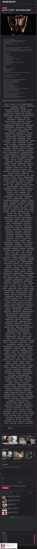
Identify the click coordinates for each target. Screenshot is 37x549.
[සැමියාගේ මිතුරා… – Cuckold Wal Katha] (4, 501)
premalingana (24, 277)
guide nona (15, 188)
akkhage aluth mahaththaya (9, 113)
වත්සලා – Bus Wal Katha (11, 504)
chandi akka (17, 167)
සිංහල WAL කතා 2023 (10, 419)
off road (23, 269)
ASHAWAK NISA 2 (15, 146)
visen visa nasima (22, 367)
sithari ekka (19, 332)
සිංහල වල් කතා (19, 419)
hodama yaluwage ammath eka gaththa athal (12, 200)
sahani (32, 286)
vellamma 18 (8, 363)
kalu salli (31, 209)
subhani (30, 336)
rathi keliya (6, 286)
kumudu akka (27, 215)
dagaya (24, 171)
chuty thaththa (8, 169)
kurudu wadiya (17, 217)
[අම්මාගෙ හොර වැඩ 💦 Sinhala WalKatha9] (4, 497)
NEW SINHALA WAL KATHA (27, 261)
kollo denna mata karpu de (12, 215)
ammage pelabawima (8, 129)
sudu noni (5, 342)
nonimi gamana (16, 267)
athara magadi (28, 146)
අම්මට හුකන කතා (9, 403)
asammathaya (30, 144)
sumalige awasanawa (13, 342)
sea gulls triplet (8, 298)
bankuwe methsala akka (21, 157)
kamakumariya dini (21, 211)
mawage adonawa (28, 246)
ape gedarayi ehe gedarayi (23, 140)
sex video (23, 300)
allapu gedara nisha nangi (8, 115)
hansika (18, 194)
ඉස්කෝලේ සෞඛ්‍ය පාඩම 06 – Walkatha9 (6, 458)
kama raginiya (6, 211)
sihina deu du (20, 302)
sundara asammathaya (11, 344)
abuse (18, 104)
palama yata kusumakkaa (8, 273)
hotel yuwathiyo (23, 202)
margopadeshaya (19, 244)
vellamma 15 (15, 361)
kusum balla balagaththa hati (27, 217)
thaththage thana (7, 350)
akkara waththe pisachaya (25, 111)
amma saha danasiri (26, 123)
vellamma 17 (28, 361)
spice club (24, 336)
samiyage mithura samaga (9, 290)
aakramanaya (12, 104)
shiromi (15, 302)
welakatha (7, 392)
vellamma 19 (15, 363)
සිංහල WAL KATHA (9, 417)
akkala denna (16, 111)
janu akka (9, 207)
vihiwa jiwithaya (14, 367)
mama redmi (22, 240)
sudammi (8, 338)
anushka (29, 138)
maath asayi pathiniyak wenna (25, 221)
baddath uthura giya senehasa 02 (28, 152)
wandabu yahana (26, 382)
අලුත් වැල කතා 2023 (17, 407)
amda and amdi (29, 121)
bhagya (7, 159)
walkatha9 (10, 382)
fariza (12, 184)
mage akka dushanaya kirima (17, 223)
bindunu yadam (13, 159)
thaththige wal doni (24, 350)
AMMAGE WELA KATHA (28, 129)
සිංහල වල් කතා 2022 (27, 419)
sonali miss (25, 334)
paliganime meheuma (18, 273)
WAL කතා (20, 378)
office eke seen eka (8, 271)
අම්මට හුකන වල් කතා (27, 403)
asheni (22, 146)
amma (8, 123)
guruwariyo (29, 190)
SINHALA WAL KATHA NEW (12, 317)
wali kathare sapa (9, 380)
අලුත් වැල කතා (9, 407)
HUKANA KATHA (13, 204)
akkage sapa (23, 109)
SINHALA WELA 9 (19, 327)
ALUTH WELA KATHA (21, 119)
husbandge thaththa (30, 204)
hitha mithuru (27, 198)
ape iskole (32, 140)
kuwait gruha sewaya (9, 219)
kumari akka (21, 215)
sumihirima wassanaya (23, 342)
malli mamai (9, 240)
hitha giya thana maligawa (18, 198)
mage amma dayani (18, 225)
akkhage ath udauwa (20, 113)
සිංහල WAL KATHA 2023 (19, 417)
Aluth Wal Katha (5, 536)
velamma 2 (29, 357)
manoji (24, 242)
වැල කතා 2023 (25, 415)
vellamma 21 (28, 363)
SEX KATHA (7, 300)
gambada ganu (24, 184)
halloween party (22, 192)
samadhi (26, 288)
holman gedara (24, 200)
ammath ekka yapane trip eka (18, 134)
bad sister (5, 152)
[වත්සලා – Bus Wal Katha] (4, 505)
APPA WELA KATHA (21, 142)
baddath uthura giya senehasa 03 (12, 154)
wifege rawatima (15, 398)
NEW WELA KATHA (8, 263)
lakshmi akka (29, 219)
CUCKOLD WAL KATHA (16, 171)
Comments (30, 492)
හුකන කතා (15, 421)
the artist (31, 350)
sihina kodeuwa (28, 302)
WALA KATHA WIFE (27, 378)
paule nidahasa (29, 275)
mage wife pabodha (19, 234)
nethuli (19, 261)
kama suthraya (13, 211)
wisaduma (19, 400)
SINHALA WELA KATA (28, 327)
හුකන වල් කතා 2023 (28, 423)
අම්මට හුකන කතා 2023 (18, 403)
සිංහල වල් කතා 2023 (8, 421)
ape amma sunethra (6, 140)
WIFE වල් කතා (15, 396)
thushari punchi (21, 355)
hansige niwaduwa (11, 194)
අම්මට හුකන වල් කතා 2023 (8, 405)
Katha (16, 213)
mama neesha (15, 240)
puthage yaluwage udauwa (17, 280)
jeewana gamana (24, 207)
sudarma (13, 338)
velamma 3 (5, 359)
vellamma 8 (31, 365)
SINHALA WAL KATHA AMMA (12, 315)
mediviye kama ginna (16, 250)
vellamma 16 (22, 361)
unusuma (13, 357)
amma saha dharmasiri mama (9, 125)
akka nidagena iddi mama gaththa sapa (12, 109)
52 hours (6, 104)
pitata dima (17, 277)
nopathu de (24, 267)
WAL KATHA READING (28, 373)
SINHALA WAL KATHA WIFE (25, 317)
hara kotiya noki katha (9, 196)
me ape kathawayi (7, 250)
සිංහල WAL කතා (28, 417)
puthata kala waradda (28, 280)
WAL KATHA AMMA (26, 369)
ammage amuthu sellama (9, 127)
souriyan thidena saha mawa (11, 336)
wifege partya (7, 398)
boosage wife (30, 163)
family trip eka (6, 184)
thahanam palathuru (8, 348)
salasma (5, 288)
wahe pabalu (30, 367)
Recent (18, 492)
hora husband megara (14, 202)
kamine (28, 211)
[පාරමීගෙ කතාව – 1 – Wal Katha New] (4, 509)
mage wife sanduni (10, 236)
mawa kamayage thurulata (18, 246)
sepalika (30, 298)
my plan (17, 252)
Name (3, 478)
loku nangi (16, 221)
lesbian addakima (9, 221)
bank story (13, 157)
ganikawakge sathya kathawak (12, 186)
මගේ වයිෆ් (15, 409)
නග (23, 407)
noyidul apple (7, 269)
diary (28, 175)
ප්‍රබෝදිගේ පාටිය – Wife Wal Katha (13, 512)
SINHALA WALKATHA (28, 323)
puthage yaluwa (8, 280)
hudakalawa (5, 204)
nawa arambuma (14, 259)
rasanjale (25, 284)
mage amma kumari (27, 225)
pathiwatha (15, 275)
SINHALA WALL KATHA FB (9, 327)
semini (21, 298)
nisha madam (20, 265)
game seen (31, 184)
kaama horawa (6, 209)
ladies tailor (18, 219)
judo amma (32, 207)
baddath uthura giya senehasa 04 (26, 154)
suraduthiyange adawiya (8, 346)
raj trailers (24, 282)
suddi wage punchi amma (7, 340)
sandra (13, 292)
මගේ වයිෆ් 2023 (22, 409)
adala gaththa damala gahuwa (27, 104)
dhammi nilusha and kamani (20, 175)
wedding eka (14, 386)
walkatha (21, 380)
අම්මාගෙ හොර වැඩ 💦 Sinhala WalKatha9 (14, 496)
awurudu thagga (21, 150)
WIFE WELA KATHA (7, 396)
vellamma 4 (6, 365)
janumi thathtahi (16, 207)
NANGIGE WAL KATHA (7, 257)
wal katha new (19, 373)
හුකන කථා (6, 423)
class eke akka (15, 169)
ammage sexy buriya (18, 129)
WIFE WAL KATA (20, 394)
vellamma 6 (19, 365)
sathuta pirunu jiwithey (23, 294)
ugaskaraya (8, 357)
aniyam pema (9, 138)
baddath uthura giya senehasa (14, 152)
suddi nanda (28, 338)
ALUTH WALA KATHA (11, 119)
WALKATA (16, 380)
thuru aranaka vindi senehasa (10, 355)
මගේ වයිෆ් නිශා (29, 409)
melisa (23, 250)
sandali (31, 290)
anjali (14, 138)
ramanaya (7, 284)
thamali (24, 348)
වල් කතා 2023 (31, 413)
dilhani (32, 175)
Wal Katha (5, 12)
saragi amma (7, 294)
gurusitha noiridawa (9, 190)
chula (26, 167)
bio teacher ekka (28, 159)
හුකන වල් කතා (20, 423)
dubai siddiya (15, 179)
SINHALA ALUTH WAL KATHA (10, 305)
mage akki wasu (9, 225)
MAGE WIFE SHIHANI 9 (20, 236)
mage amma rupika (19, 227)
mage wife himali (18, 232)
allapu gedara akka (29, 113)
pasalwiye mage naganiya (29, 273)
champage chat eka (9, 167)
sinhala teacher (8, 309)
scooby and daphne (27, 296)
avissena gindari (8, 150)
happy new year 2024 (25, 194)
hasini (16, 196)
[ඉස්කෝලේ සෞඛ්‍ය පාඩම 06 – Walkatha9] (7, 454)
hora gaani (6, 202)
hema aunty (9, 198)
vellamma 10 (12, 359)
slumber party (8, 334)
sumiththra (31, 342)
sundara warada (20, 344)
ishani (5, 207)
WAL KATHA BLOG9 (17, 371)
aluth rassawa (10, 117)
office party (16, 271)
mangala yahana (17, 242)
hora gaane (31, 200)
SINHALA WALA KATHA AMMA (12, 321)
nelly (6, 261)
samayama (32, 288)
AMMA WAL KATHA (20, 125)
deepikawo (18, 173)
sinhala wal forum (7, 311)
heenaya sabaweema (28, 196)
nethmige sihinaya (12, 261)
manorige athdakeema (9, 244)
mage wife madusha (27, 232)
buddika (14, 165)
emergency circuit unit (10, 182)
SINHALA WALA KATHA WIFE (25, 321)
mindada (7, 252)
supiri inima (28, 344)
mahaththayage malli (9, 238)
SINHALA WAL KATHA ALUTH (25, 313)
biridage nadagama (18, 161)
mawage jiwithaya (7, 248)
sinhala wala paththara (9, 323)
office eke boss (30, 269)
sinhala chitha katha (20, 305)
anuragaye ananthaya (21, 138)
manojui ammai (30, 242)
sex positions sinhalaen (15, 300)
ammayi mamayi (28, 134)
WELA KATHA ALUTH (17, 388)
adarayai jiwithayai (30, 106)
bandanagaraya (6, 157)
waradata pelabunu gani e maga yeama (25, 384)
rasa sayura (20, 284)
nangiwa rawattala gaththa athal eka (20, 257)
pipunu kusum (10, 277)
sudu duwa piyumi (24, 340)
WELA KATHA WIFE (27, 390)
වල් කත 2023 (19, 413)
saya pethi (31, 294)
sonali (20, 334)
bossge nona (8, 165)
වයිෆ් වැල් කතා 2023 (7, 413)
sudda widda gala (21, 338)
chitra (22, 167)
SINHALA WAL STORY (9, 319)
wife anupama (29, 392)
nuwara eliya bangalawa (16, 269)
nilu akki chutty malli (29, 263)
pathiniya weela (8, 275)
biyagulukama (6, 163)
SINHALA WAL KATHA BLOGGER (25, 315)
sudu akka (16, 340)
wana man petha (17, 382)
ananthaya (29, 136)
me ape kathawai (31, 248)
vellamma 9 (7, 367)
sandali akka (7, 292)
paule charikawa (22, 275)
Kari (32, 211)
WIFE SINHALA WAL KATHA (10, 394)
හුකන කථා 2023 (13, 423)
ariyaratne (29, 142)
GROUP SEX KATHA (7, 188)
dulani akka (22, 179)
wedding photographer (22, 386)
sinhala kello (8, 307)
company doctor (24, 169)
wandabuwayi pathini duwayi (11, 384)
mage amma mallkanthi (9, 227)
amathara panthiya (21, 121)
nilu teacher (9, 265)
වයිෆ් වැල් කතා (31, 411)
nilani (22, 263)
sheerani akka (8, 302)
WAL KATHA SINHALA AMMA (23, 375)
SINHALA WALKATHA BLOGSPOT (13, 325)
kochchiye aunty (26, 213)
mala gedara (25, 238)
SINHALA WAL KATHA (17, 311)
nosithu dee (30, 267)
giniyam (21, 186)
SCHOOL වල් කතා (19, 296)
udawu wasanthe (29, 355)
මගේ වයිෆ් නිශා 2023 (7, 411)
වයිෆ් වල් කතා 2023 (23, 411)
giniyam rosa (27, 186)
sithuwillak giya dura (26, 332)
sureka (16, 346)
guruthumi (17, 190)
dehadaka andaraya (25, 173)
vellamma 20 (22, 363)
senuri (26, 298)
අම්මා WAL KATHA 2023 (28, 405)
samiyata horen (19, 290)
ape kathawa (8, 142)
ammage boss (29, 127)
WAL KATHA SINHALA (12, 375)
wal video (15, 378)
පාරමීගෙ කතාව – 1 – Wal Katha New (13, 508)
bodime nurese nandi (22, 163)
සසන (31, 415)
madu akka (8, 223)
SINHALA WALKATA (18, 323)
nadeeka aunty (29, 252)
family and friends (20, 182)
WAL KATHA (9, 369)
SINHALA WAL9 (18, 319)
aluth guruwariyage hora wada (27, 115)
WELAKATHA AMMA (14, 392)
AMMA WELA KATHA (29, 125)
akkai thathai (30, 109)
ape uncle (14, 142)
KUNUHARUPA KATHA (9, 217)
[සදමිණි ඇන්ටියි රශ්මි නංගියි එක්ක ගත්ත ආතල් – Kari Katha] (18, 454)
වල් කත (14, 413)
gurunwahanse (30, 188)
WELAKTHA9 (22, 392)
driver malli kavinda (7, 179)
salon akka (20, 288)
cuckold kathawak (7, 171)
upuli (18, 357)
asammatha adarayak (22, 144)
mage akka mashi (28, 223)
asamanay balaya (13, 144)
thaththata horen (15, 350)
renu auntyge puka (13, 286)
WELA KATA (31, 386)
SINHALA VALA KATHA (27, 309)
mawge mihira (22, 248)
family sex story (28, 182)
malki (30, 238)
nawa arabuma (6, 259)
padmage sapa (23, 271)
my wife (22, 252)
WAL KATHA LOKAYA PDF (27, 371)
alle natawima (17, 115)
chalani (24, 165)
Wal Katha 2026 (5, 542)
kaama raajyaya (14, 209)
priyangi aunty (31, 277)
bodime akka (14, 163)
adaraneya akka (14, 106)
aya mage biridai (29, 150)
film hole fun (17, 184)
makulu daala (18, 238)
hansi (29, 192)
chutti (31, 167)
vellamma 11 (18, 359)
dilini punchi (7, 177)
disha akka (20, 177)
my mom (12, 252)
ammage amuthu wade (21, 127)
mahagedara (28, 236)
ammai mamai (8, 134)
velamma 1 (23, 357)
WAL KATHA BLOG (8, 371)
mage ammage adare (28, 227)
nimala (14, 265)
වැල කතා (19, 415)
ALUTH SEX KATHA (18, 117)
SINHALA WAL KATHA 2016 (28, 311)
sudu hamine (31, 340)
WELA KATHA (8, 388)
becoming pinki (31, 157)
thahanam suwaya (17, 348)
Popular (6, 492)
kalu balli (26, 209)
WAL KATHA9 (8, 378)
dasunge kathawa (30, 171)
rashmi (31, 284)
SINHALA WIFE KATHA (11, 332)
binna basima (20, 159)
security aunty (15, 298)
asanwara (8, 146)
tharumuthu (30, 348)
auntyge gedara (15, 148)
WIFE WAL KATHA (28, 394)
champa (29, 165)
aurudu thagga (23, 148)
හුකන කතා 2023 (30, 421)
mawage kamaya (15, 248)
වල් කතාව (6, 415)
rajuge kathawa (30, 282)
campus (19, 165)
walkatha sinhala (28, 380)
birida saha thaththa (9, 161)
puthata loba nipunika (8, 282)
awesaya (14, 150)
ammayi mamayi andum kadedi (11, 136)
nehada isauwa (30, 259)
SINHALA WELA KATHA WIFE (13, 330)
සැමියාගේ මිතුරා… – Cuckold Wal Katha (14, 500)
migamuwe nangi (30, 250)
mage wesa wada (10, 232)
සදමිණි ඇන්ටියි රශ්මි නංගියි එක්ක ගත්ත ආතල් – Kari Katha (18, 458)
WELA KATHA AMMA (27, 388)
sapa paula (30, 292)
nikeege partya (16, 263)
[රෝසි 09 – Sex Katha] (30, 454)
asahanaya (6, 144)
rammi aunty (13, 284)
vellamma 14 (8, 361)
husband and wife (21, 204)
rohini (20, 286)
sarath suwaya (13, 294)
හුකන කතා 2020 (22, 421)
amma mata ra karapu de (16, 123)
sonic (30, 334)
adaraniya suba (22, 106)
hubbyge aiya (30, 202)
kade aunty (21, 209)
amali (28, 119)
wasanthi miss (6, 386)
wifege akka (22, 396)
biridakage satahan (27, 161)
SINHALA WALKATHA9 (26, 325)
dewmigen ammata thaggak (8, 175)
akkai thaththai (9, 111)
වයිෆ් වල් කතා (15, 411)
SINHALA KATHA (30, 305)
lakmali (23, 219)
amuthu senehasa (22, 136)
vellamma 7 (25, 365)
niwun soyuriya (27, 265)
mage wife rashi (28, 234)
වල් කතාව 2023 (13, 415)
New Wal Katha (5, 538)
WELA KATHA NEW (9, 390)
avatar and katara (31, 148)
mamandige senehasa (8, 242)
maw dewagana (8, 246)
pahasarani (30, 271)
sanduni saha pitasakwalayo (21, 292)
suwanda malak (22, 346)
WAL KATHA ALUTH (17, 369)
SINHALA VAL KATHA (17, 309)
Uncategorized (5, 535)
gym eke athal (10, 192)
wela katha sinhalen (18, 390)
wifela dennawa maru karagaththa (26, 398)
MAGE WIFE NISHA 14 (10, 234)
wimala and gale (12, 400)
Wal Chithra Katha (5, 539)
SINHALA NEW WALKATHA (17, 307)
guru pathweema (22, 188)
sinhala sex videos (28, 307)
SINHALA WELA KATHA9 (24, 330)
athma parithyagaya (6, 148)
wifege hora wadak (30, 396)
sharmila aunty (29, 300)
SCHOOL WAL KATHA (10, 296)
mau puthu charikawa (28, 244)
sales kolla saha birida (12, 288)
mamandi (28, 240)
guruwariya (23, 190)
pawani (4, 277)
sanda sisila (26, 290)
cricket (30, 169)
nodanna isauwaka (8, 267)
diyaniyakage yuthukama (28, 177)
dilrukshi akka (13, 177)
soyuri (19, 336)
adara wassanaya (7, 106)
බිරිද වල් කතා (28, 407)
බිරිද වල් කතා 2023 (8, 409)
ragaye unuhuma (17, 282)
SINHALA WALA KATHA (27, 319)
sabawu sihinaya (26, 286)
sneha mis (15, 334)
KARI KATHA (10, 213)
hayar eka (21, 196)
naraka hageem (31, 257)
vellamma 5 (12, 365)
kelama (20, 213)
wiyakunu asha (25, 400)
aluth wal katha (26, 117)
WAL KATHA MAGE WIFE (10, 373)
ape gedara (15, 140)
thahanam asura (30, 346)
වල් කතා (25, 413)
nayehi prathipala (23, 259)
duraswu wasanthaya (29, 179)
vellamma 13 (31, 359)
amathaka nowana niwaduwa (10, 121)
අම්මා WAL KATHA (19, 405)
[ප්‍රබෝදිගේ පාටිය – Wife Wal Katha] (4, 513)
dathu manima (10, 173)
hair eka (16, 192)
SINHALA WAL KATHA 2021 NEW (12, 313)
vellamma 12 (25, 359)
